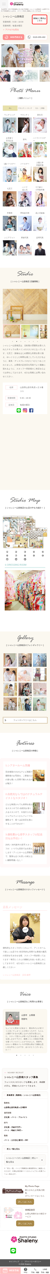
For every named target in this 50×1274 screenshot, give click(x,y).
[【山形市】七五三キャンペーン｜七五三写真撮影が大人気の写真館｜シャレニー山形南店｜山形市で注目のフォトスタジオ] (25, 66)
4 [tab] (25, 341)
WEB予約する (16, 37)
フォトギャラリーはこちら (25, 720)
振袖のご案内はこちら (39, 19)
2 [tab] (16, 341)
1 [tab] (12, 341)
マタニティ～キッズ (25, 108)
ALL (10, 108)
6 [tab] (33, 341)
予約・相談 (35, 1272)
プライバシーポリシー (32, 1262)
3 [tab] (20, 341)
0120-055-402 (39, 37)
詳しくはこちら (25, 1202)
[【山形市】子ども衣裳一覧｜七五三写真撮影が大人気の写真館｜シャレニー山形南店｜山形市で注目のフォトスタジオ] (22, 76)
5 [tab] (29, 341)
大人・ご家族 (39, 108)
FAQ (25, 1272)
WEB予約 (14, 1270)
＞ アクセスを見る (11, 29)
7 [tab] (37, 341)
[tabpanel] (12, 331)
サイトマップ (14, 1262)
